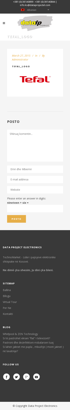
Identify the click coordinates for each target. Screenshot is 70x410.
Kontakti (8, 314)
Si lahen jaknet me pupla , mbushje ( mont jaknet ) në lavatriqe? (33, 349)
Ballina (7, 290)
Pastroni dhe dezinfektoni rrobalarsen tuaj (28, 342)
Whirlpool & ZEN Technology (20, 334)
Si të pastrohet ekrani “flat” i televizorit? (26, 338)
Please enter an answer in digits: (26, 198)
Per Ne (7, 308)
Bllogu (6, 296)
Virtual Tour (10, 302)
